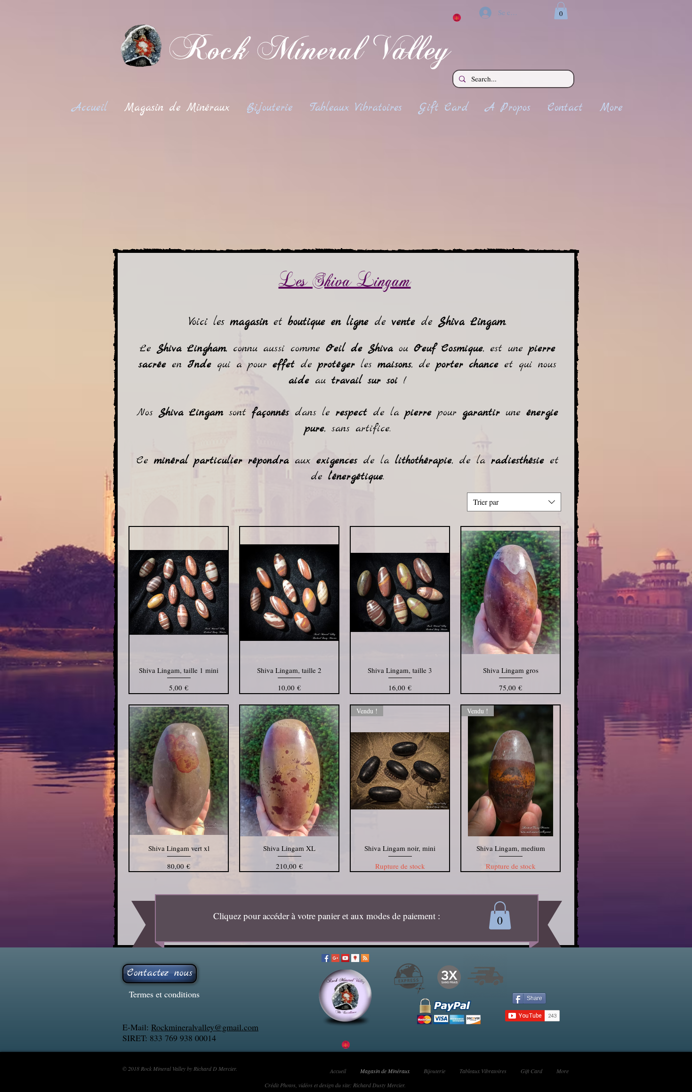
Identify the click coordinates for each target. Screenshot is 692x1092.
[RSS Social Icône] (365, 958)
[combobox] (514, 502)
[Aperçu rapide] (178, 592)
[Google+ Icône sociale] (335, 958)
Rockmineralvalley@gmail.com (204, 1027)
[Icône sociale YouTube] (345, 958)
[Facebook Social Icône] (326, 958)
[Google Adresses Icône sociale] (355, 958)
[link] (561, 10)
